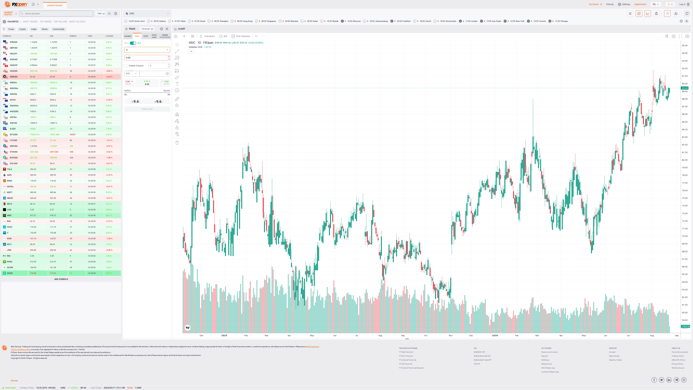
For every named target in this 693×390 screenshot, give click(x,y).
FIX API (477, 364)
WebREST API (479, 352)
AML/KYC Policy (678, 360)
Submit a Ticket (615, 360)
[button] (167, 50)
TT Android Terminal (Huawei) (411, 368)
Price (128, 55)
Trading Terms (678, 356)
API (475, 348)
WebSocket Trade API (482, 360)
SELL (126, 43)
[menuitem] (100, 13)
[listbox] (656, 4)
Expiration (130, 71)
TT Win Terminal (406, 356)
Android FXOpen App (550, 372)
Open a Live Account (549, 352)
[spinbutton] (147, 58)
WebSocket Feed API (482, 356)
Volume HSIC (131, 47)
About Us (676, 348)
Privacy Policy (677, 364)
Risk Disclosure (678, 368)
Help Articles (614, 356)
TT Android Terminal (407, 360)
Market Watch (8, 13)
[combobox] (147, 50)
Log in (682, 4)
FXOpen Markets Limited (20, 349)
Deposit (544, 356)
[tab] (128, 36)
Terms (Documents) (680, 352)
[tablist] (147, 73)
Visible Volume (136, 65)
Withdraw (545, 360)
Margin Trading (54, 5)
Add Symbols (61, 279)
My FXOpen (546, 348)
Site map (14, 380)
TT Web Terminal (406, 352)
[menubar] (100, 13)
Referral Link (546, 364)
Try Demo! (594, 4)
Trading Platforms (408, 348)
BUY (139, 43)
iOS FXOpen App (548, 368)
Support (613, 348)
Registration (640, 4)
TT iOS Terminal (405, 364)
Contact (612, 352)
